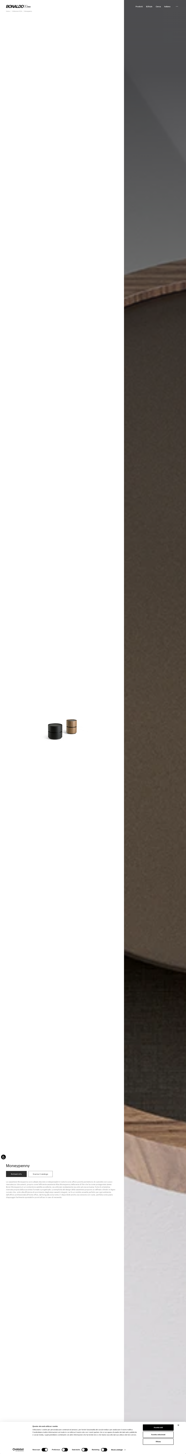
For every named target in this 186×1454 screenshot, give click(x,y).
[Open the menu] (177, 6)
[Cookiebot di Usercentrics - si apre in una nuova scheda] (18, 1449)
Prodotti (139, 6)
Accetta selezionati (158, 1434)
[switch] (65, 1449)
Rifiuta (158, 1441)
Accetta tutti (158, 1427)
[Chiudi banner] (178, 1425)
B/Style (149, 6)
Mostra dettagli (117, 1450)
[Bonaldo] (18, 6)
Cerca (158, 6)
